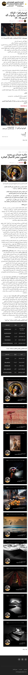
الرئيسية (25, 669)
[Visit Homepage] (13, 4)
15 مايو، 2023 (11, 21)
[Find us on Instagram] (19, 659)
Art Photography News (20, 671)
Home (20, 10)
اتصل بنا (20, 669)
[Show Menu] (25, 4)
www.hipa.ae (24, 106)
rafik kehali (21, 21)
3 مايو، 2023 (12, 162)
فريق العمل (15, 669)
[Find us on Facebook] (25, 659)
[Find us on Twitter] (22, 659)
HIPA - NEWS (24, 10)
